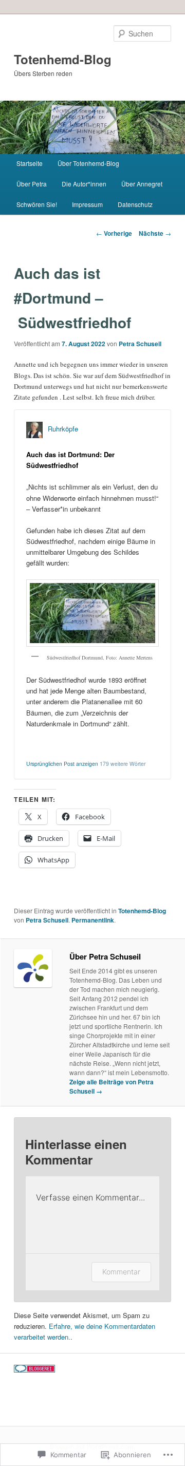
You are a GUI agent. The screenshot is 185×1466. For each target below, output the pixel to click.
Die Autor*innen (84, 183)
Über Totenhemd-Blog (88, 163)
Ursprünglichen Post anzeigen (62, 763)
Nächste (155, 233)
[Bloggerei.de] (34, 1370)
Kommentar (121, 1271)
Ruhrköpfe (63, 429)
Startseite (29, 163)
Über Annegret (141, 183)
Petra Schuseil (140, 343)
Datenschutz (135, 204)
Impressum (87, 204)
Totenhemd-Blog (63, 59)
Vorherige (114, 233)
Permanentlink (92, 920)
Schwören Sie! (36, 204)
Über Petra (31, 183)
